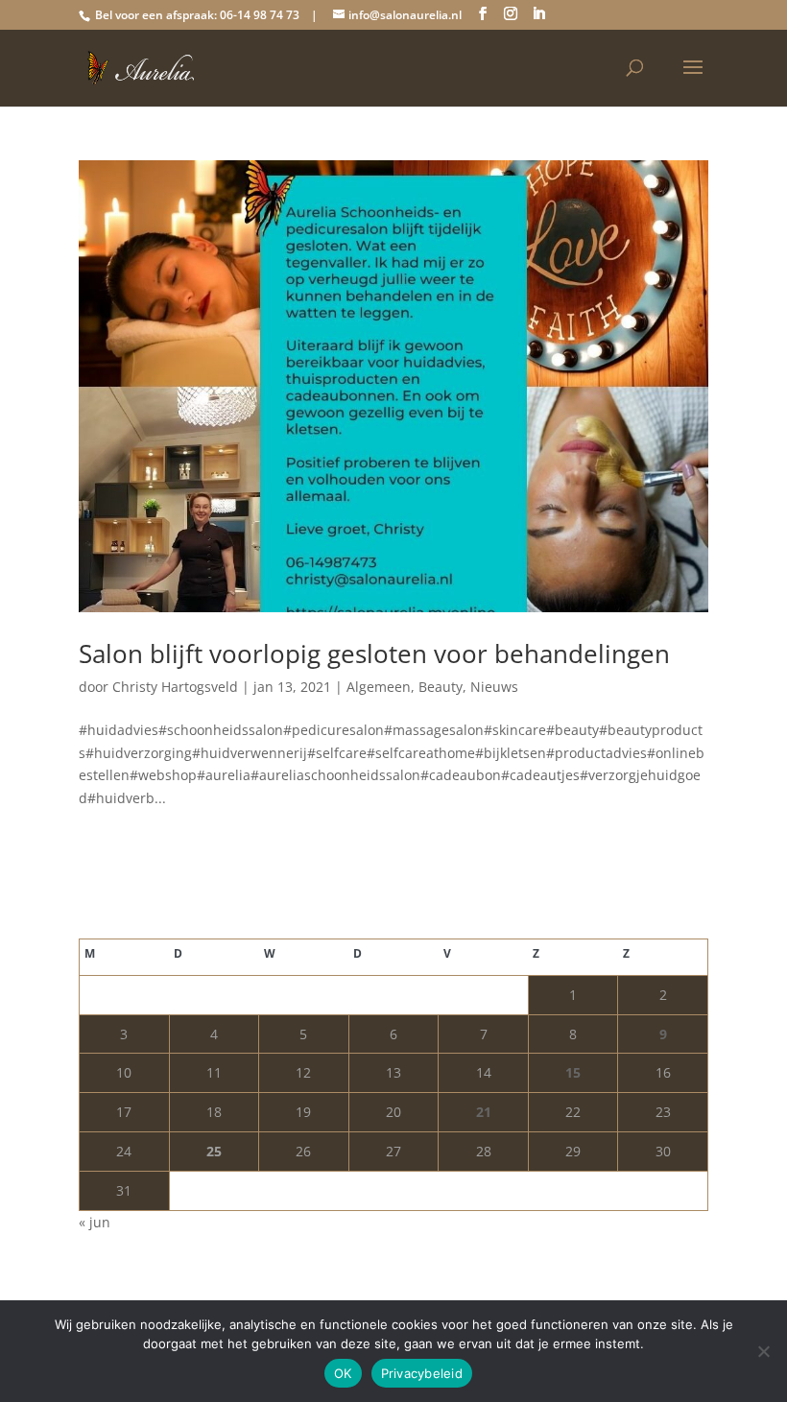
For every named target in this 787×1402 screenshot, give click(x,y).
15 (573, 1072)
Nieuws (494, 686)
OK (343, 1373)
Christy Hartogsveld (175, 686)
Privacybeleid (422, 1373)
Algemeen (378, 686)
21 (483, 1112)
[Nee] (763, 1351)
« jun (94, 1222)
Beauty (440, 686)
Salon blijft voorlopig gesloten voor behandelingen (374, 653)
